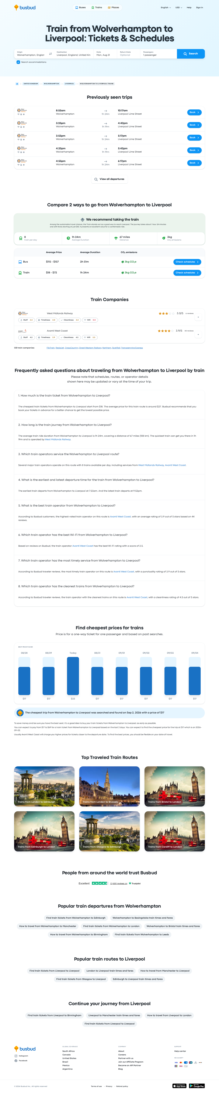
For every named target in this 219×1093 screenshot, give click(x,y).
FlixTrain (51, 348)
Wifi (88, 320)
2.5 (94, 337)
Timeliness (45, 320)
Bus (25, 262)
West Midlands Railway (60, 313)
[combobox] (30, 54)
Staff (25, 320)
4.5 (77, 337)
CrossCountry (71, 348)
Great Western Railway (90, 348)
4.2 (31, 337)
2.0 (53, 320)
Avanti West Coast (57, 331)
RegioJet (60, 348)
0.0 (94, 320)
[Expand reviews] (198, 317)
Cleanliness (69, 320)
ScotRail (116, 348)
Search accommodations (33, 62)
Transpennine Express (132, 348)
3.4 (31, 320)
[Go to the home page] (24, 8)
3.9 (53, 337)
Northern (106, 348)
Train (26, 273)
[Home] (17, 83)
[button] (50, 54)
